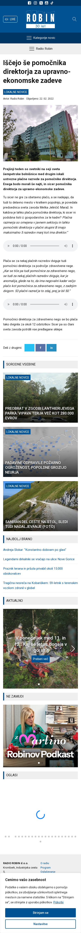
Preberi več (40, 659)
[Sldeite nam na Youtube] (47, 3)
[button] (10, 19)
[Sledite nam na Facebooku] (30, 3)
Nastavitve (40, 924)
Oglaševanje (47, 871)
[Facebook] (40, 347)
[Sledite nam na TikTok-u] (51, 2)
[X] (29, 347)
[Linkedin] (51, 347)
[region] (40, 903)
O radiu (44, 863)
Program (45, 867)
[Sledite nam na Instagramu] (35, 3)
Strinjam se (40, 912)
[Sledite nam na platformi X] (41, 3)
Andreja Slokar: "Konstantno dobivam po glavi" (34, 550)
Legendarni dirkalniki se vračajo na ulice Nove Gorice (39, 559)
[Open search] (74, 19)
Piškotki (58, 902)
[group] (40, 736)
